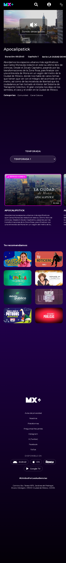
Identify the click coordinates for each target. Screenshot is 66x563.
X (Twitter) (33, 439)
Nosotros (33, 418)
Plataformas (33, 423)
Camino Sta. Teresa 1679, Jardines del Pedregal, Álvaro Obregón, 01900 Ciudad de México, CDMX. (33, 486)
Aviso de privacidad (33, 413)
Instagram (33, 434)
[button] (49, 4)
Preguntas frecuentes (33, 429)
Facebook (33, 444)
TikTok (33, 449)
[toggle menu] (61, 4)
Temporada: (33, 151)
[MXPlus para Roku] (49, 461)
